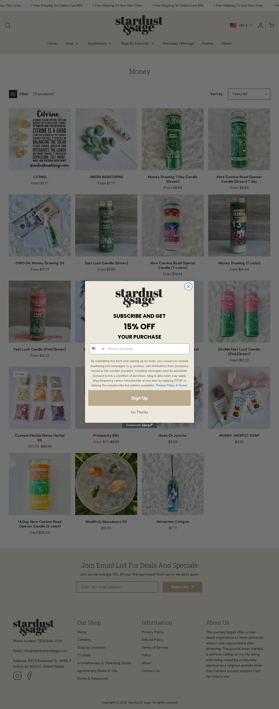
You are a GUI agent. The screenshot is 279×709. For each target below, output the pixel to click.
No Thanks (139, 411)
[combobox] (97, 349)
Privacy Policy (165, 385)
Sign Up (139, 398)
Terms (183, 385)
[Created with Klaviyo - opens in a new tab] (139, 425)
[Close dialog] (188, 286)
